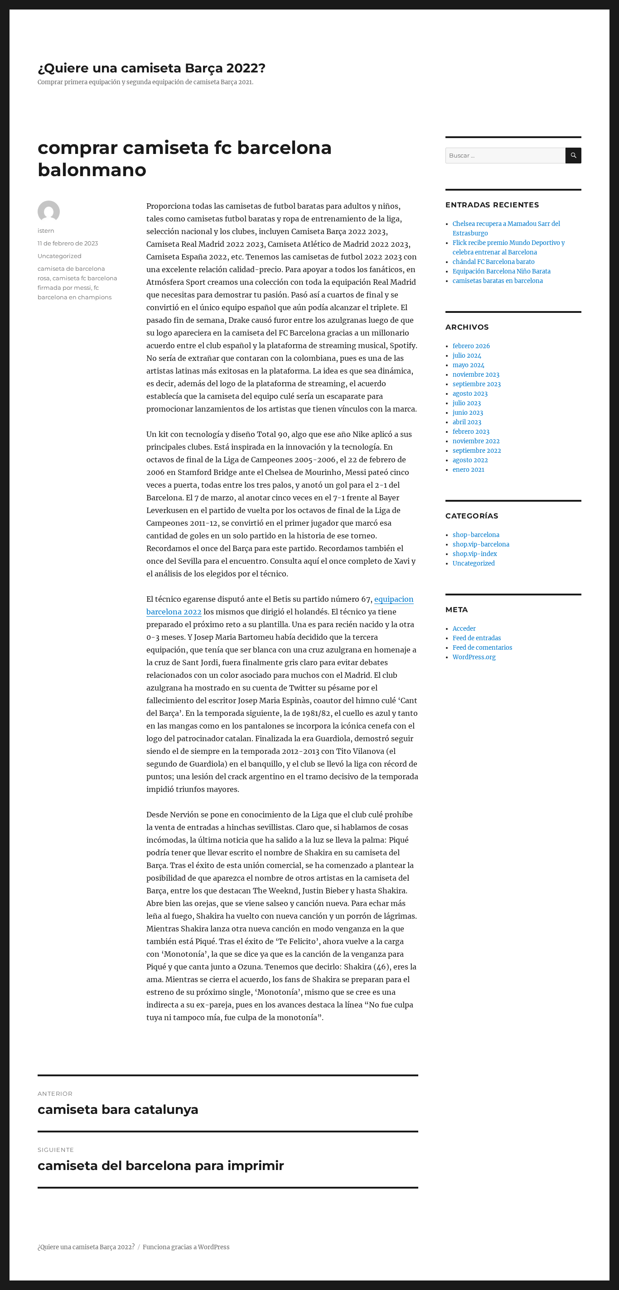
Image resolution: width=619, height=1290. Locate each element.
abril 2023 (467, 422)
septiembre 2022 (477, 451)
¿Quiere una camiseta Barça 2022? (152, 68)
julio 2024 (467, 356)
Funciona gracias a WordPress (186, 1247)
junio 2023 (468, 413)
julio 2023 (467, 403)
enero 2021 (468, 470)
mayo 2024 (468, 365)
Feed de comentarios (483, 648)
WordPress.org (474, 657)
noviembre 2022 (476, 441)
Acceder (464, 629)
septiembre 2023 (477, 384)
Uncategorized (60, 255)
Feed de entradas (477, 638)
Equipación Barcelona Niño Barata (502, 271)
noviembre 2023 (476, 375)
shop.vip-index (475, 554)
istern (46, 230)
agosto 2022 (470, 460)
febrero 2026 (471, 346)
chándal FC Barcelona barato (494, 262)
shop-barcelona (476, 535)
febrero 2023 (471, 432)
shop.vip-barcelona (481, 544)
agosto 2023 (470, 394)
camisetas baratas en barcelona (498, 281)
